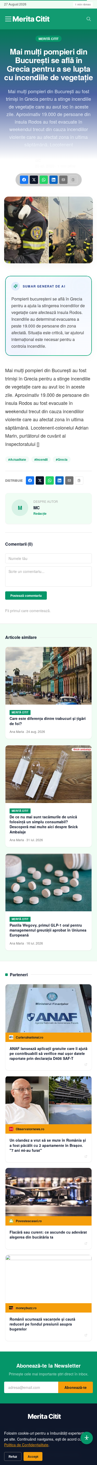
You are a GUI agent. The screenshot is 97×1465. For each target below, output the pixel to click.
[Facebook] (24, 180)
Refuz (13, 1456)
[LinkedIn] (53, 180)
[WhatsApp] (44, 180)
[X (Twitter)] (34, 180)
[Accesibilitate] (86, 1438)
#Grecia (62, 459)
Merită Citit (48, 38)
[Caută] (89, 19)
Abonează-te (75, 1387)
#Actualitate (17, 459)
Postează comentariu (26, 595)
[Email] (63, 180)
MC (38, 159)
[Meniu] (8, 19)
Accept (33, 1456)
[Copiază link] (73, 180)
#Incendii (41, 459)
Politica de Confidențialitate (26, 1444)
